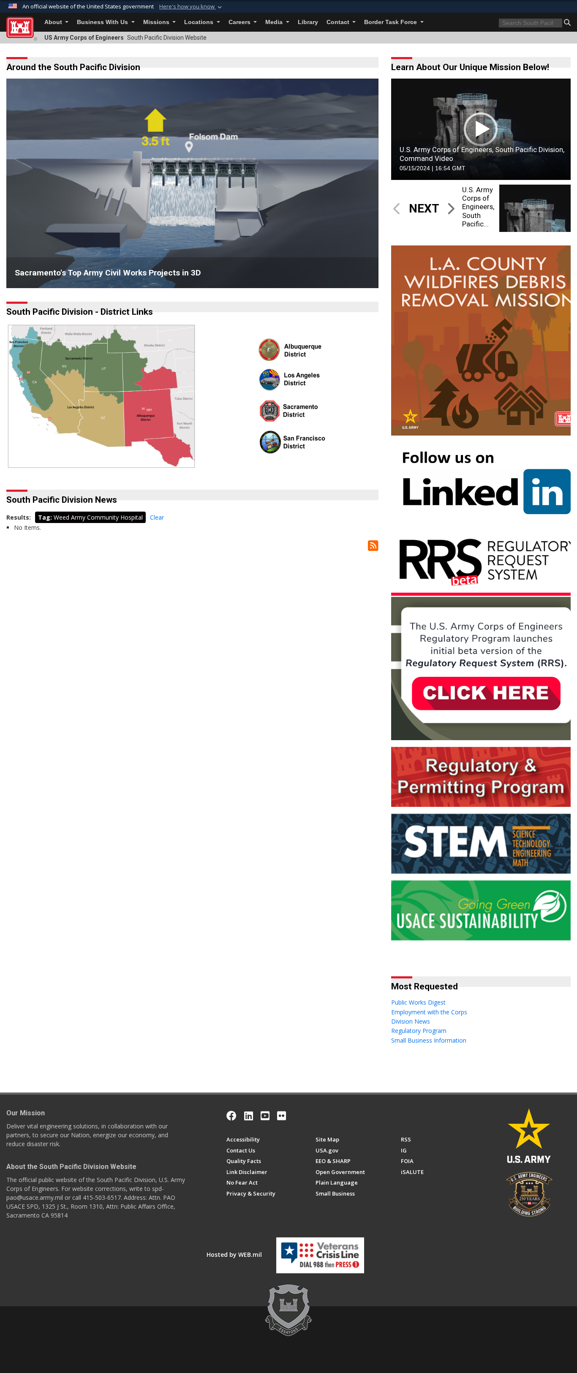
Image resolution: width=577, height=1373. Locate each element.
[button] (191, 7)
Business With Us (103, 22)
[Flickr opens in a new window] (281, 1115)
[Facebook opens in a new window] (231, 1115)
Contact (339, 22)
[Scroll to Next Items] (450, 208)
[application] (481, 129)
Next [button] (359, 183)
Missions (157, 22)
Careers (240, 22)
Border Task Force (391, 22)
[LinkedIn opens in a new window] (248, 1115)
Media (274, 22)
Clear (157, 517)
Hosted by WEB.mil (234, 1254)
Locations (199, 22)
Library (308, 22)
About (54, 22)
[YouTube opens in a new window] (265, 1115)
